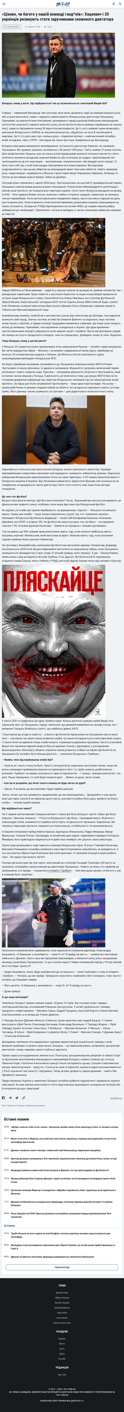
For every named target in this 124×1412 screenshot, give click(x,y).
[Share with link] (23, 1098)
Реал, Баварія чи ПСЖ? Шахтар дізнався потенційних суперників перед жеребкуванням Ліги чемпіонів (61, 1215)
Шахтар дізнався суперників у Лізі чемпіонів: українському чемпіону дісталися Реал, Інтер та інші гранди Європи (64, 1160)
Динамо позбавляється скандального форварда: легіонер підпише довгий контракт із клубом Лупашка (62, 1204)
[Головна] (62, 4)
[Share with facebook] (3, 1098)
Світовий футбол (62, 1308)
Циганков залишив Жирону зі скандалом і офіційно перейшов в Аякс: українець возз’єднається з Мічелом (63, 1192)
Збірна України (62, 1297)
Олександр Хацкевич (35, 1105)
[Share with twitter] (17, 1098)
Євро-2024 (62, 1313)
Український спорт (62, 1323)
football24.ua (116, 1098)
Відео (62, 1354)
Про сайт (62, 1374)
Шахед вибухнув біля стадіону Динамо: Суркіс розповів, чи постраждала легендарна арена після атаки (63, 1180)
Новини (62, 1338)
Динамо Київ (62, 1292)
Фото (62, 1349)
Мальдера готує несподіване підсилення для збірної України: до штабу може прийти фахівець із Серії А (63, 1247)
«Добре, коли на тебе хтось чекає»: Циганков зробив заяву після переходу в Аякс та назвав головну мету (64, 1129)
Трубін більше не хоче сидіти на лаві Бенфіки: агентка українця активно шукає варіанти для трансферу (60, 1235)
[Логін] (113, 4)
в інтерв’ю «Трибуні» (59, 870)
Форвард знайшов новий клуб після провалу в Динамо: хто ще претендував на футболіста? (60, 1170)
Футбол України (62, 1302)
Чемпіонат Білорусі (16, 1105)
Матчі (62, 1343)
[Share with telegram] (10, 1098)
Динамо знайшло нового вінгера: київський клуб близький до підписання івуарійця (56, 1150)
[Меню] (7, 4)
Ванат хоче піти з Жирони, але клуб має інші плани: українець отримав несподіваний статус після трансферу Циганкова (63, 1140)
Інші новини (62, 1318)
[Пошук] (120, 4)
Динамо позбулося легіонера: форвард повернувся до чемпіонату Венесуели (52, 1256)
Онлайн (62, 1359)
